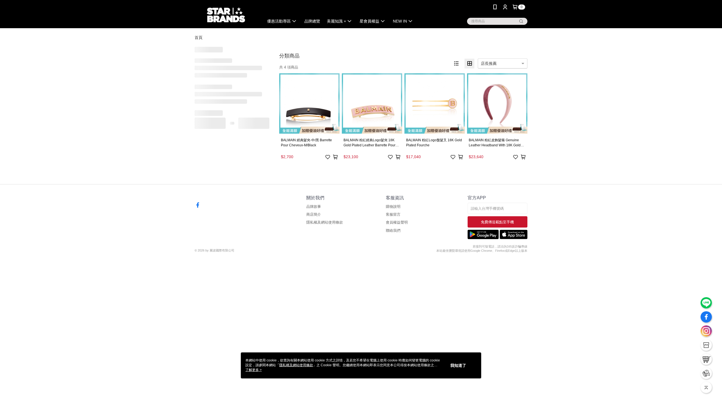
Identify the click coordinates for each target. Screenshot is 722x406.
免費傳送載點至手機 (497, 222)
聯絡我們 (393, 230)
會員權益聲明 (397, 222)
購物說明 (393, 206)
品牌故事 (313, 206)
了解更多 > (253, 370)
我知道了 (458, 365)
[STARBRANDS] (226, 15)
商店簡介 (313, 214)
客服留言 (393, 214)
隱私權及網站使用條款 (324, 222)
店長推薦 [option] (489, 63)
